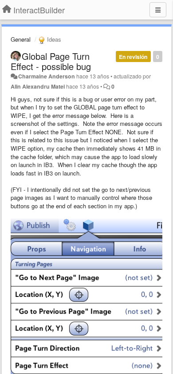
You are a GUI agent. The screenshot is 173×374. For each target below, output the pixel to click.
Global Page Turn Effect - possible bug (51, 61)
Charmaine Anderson (46, 76)
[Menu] (157, 9)
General (21, 39)
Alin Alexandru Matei (38, 86)
